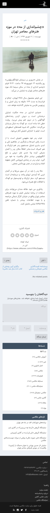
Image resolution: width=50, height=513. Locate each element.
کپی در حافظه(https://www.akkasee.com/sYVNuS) (25, 247)
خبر (17, 36)
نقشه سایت (43, 490)
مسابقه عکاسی (37, 381)
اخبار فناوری (38, 365)
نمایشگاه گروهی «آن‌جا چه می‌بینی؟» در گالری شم (27, 427)
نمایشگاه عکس (37, 386)
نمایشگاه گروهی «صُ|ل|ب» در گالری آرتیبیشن (28, 432)
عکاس (40, 370)
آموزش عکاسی (40, 356)
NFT (42, 351)
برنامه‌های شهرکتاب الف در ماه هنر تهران (31, 422)
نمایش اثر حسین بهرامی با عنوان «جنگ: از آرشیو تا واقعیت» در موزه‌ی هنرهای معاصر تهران (27, 446)
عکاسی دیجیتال (40, 392)
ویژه (44, 408)
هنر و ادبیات (39, 211)
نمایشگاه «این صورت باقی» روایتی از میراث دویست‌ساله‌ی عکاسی (25, 439)
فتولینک (40, 375)
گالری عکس (41, 397)
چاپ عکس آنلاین (41, 496)
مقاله (44, 402)
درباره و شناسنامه (41, 493)
